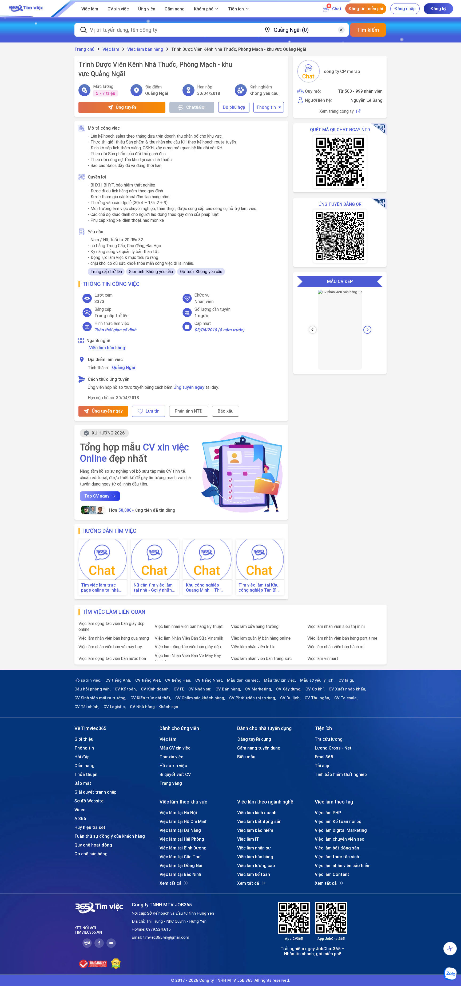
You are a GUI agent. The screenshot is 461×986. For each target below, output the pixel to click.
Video (80, 809)
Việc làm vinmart (322, 658)
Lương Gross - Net (333, 748)
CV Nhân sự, (200, 689)
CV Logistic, (115, 706)
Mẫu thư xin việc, (280, 680)
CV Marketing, (258, 689)
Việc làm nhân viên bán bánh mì (335, 646)
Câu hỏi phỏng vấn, (92, 689)
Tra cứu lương (329, 739)
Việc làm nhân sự (254, 847)
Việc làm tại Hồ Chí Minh (184, 821)
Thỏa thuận (85, 774)
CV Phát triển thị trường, (252, 698)
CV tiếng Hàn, (178, 680)
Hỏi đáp (82, 756)
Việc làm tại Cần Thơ (180, 856)
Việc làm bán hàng (107, 347)
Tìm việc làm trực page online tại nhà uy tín (100, 588)
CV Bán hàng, (228, 689)
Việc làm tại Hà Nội (178, 812)
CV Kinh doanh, (155, 689)
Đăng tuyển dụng (254, 739)
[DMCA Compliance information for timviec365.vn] (116, 963)
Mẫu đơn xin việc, (243, 680)
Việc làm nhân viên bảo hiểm (343, 865)
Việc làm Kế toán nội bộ (338, 821)
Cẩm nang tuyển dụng (258, 748)
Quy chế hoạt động (93, 845)
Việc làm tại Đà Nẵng (180, 830)
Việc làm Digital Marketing (341, 830)
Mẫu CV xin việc (175, 748)
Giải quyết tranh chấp (95, 792)
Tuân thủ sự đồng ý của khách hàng (109, 836)
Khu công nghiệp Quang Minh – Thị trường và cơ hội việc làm (207, 588)
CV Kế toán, (126, 689)
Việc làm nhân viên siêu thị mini (336, 626)
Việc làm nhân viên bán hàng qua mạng (113, 638)
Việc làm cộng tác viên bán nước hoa (112, 658)
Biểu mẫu (246, 756)
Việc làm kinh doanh (256, 812)
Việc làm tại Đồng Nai (181, 865)
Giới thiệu (83, 739)
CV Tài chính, (87, 706)
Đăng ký (438, 8)
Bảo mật (82, 783)
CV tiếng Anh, (118, 680)
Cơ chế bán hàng (91, 853)
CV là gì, (346, 680)
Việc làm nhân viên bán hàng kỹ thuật (189, 626)
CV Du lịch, (290, 698)
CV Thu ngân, (317, 698)
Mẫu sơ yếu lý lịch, (317, 680)
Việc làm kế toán (253, 874)
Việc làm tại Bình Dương (183, 847)
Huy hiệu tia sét (89, 827)
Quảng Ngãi (123, 367)
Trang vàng (171, 783)
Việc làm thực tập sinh (337, 856)
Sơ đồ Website (89, 800)
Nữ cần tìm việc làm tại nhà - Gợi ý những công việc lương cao (154, 588)
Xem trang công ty (336, 111)
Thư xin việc (171, 756)
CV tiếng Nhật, (209, 680)
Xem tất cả (170, 883)
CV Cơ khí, (315, 689)
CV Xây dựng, (288, 689)
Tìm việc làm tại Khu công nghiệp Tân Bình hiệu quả (260, 588)
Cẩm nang (175, 8)
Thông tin (266, 107)
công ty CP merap (342, 71)
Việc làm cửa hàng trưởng (255, 626)
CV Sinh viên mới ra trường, (100, 698)
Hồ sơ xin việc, (87, 680)
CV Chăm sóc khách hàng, (200, 698)
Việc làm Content (332, 874)
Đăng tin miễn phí (365, 8)
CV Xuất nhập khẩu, (347, 689)
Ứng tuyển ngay (188, 387)
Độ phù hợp (233, 107)
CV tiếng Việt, (148, 680)
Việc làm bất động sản (259, 821)
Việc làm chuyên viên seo (339, 839)
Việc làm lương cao (256, 865)
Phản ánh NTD (188, 411)
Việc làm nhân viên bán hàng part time (342, 638)
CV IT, (179, 689)
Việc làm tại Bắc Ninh (180, 874)
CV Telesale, (346, 698)
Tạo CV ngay (96, 496)
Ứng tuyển (126, 107)
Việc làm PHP (328, 812)
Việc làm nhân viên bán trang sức (261, 658)
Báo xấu (225, 411)
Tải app (322, 765)
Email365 (324, 756)
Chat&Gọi (195, 107)
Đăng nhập (405, 8)
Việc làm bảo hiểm (255, 830)
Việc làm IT (248, 839)
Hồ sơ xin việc (173, 765)
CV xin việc (118, 8)
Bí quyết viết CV (175, 774)
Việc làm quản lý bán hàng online (261, 638)
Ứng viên (146, 8)
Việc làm (89, 8)
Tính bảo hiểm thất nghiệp (341, 774)
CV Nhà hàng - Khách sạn (154, 706)
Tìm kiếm (368, 29)
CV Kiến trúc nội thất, (150, 698)
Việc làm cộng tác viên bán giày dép (188, 646)
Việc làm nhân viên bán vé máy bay (110, 646)
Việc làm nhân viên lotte (253, 646)
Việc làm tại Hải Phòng (182, 839)
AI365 (80, 818)
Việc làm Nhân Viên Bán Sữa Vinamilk (189, 638)
